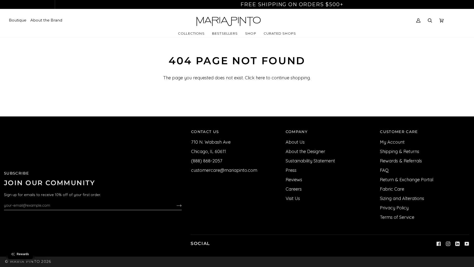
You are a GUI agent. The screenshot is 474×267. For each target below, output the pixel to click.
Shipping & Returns (399, 151)
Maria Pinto (25, 261)
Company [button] (297, 132)
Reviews (294, 179)
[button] (191, 33)
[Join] (175, 205)
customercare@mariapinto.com (224, 170)
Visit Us (293, 198)
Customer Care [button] (399, 132)
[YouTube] (467, 244)
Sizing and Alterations (402, 198)
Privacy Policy (394, 208)
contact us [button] (205, 132)
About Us (295, 142)
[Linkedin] (457, 244)
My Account (392, 142)
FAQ (384, 170)
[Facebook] (438, 244)
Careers (294, 189)
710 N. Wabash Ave (211, 142)
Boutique (17, 20)
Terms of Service (397, 217)
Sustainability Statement (310, 161)
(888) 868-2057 (206, 161)
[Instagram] (448, 244)
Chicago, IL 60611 (208, 151)
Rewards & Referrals (401, 161)
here (260, 78)
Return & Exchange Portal (406, 179)
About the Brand (46, 20)
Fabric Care (392, 189)
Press (291, 170)
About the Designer (305, 151)
